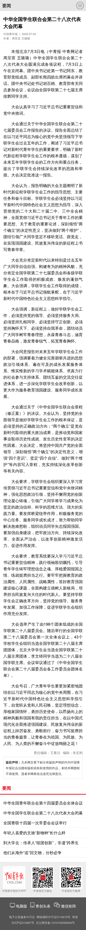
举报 (75, 917)
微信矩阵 (68, 906)
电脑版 (21, 906)
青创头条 (44, 906)
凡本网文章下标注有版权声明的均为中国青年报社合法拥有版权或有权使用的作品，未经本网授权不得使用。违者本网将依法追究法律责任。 (43, 768)
